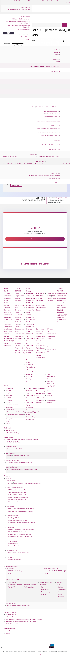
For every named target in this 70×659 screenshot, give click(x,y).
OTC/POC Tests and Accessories (35, 388)
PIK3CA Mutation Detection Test (30, 315)
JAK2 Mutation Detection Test (30, 304)
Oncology (28, 291)
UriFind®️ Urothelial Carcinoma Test (19, 327)
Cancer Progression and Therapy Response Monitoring (19, 298)
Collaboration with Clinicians (8, 328)
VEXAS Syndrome (25, 7)
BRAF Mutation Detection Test (52, 114)
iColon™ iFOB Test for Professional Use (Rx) (48, 128)
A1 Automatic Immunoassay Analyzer (40, 400)
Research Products (60, 290)
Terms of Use (44, 654)
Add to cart (16, 185)
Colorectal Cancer (29, 330)
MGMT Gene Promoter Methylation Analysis (48, 121)
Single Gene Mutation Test (30, 295)
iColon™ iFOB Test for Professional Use (34, 164)
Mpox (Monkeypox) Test (51, 376)
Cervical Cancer (56, 140)
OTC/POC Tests (40, 161)
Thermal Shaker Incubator (51, 401)
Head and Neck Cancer (51, 337)
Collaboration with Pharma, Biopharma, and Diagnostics (44, 66)
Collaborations (8, 315)
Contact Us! (35, 239)
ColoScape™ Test (55, 125)
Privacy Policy (8, 331)
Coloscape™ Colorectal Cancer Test (18, 317)
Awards (58, 57)
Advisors (57, 54)
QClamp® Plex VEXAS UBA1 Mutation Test (19, 338)
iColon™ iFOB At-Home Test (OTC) (12, 164)
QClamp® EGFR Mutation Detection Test (40, 355)
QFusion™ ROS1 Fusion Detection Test (50, 135)
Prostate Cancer (28, 361)
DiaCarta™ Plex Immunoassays (21, 19)
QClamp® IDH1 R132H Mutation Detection (41, 308)
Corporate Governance (7, 309)
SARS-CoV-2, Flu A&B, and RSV (9, 156)
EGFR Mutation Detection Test (30, 325)
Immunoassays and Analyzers (41, 392)
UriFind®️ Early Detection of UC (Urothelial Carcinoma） (45, 106)
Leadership (7, 298)
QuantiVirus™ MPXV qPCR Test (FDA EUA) (49, 156)
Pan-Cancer (50, 347)
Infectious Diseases (31, 372)
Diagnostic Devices (50, 392)
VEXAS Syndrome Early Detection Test (19, 9)
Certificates (7, 303)
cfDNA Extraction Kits (24, 29)
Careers (58, 61)
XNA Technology (55, 71)
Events (28, 39)
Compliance (57, 52)
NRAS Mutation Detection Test (52, 116)
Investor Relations (9, 628)
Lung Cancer (40, 329)
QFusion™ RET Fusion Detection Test (41, 341)
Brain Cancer (40, 293)
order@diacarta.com (61, 198)
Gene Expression (25, 16)
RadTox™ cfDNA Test (54, 149)
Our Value (7, 293)
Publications (56, 59)
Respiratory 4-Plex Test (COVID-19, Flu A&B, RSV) (20, 350)
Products (29, 288)
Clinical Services (18, 290)
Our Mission (57, 49)
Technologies (9, 338)
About (6, 288)
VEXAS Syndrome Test (12, 460)
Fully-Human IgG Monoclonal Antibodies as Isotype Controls (18, 22)
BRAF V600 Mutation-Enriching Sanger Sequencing (19, 26)
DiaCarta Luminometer (51, 397)
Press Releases (25, 37)
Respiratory (33, 154)
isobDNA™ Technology (7, 344)
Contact (6, 336)
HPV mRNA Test (50, 330)
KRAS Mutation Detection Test (52, 111)
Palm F (65, 164)
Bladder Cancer (19, 322)
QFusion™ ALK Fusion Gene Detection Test (49, 133)
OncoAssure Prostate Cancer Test (51, 145)
